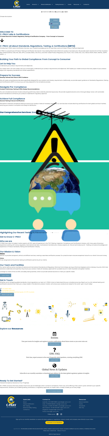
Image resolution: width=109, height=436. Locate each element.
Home (28, 4)
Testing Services (59, 4)
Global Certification (46, 4)
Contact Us (86, 4)
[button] (2, 234)
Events (69, 4)
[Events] (54, 334)
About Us (34, 4)
